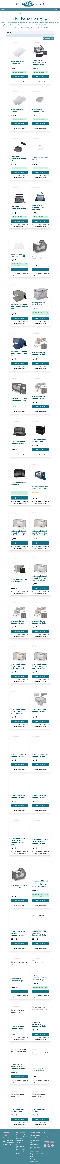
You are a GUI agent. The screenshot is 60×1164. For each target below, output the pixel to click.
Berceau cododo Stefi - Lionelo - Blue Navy (40, 488)
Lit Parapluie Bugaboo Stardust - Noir (40, 440)
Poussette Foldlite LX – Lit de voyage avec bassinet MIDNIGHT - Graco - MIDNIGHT (40, 884)
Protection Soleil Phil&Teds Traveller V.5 (18, 158)
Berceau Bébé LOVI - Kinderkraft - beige (39, 353)
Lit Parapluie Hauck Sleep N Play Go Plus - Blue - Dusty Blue (40, 666)
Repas (18, 1150)
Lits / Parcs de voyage (16, 13)
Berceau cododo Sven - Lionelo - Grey (40, 258)
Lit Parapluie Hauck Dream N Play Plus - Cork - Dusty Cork (18, 533)
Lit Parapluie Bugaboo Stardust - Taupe (40, 1112)
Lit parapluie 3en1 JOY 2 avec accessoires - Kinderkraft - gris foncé (19, 841)
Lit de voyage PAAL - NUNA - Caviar (18, 483)
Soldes (18, 1155)
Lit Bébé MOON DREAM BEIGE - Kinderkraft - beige (39, 1025)
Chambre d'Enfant (21, 1152)
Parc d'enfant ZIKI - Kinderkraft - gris (39, 710)
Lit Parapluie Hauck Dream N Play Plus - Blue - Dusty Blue (39, 578)
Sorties (9, 13)
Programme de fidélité (36, 1156)
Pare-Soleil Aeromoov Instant (40, 158)
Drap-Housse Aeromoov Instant (39, 110)
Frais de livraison (35, 1153)
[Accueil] (28, 4)
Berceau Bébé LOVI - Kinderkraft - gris (39, 397)
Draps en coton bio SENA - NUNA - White (18, 255)
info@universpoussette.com (10, 1150)
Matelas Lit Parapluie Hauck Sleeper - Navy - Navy (19, 353)
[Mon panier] (40, 4)
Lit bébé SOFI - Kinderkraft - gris (17, 980)
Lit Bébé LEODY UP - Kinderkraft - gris (39, 796)
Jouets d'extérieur (21, 1153)
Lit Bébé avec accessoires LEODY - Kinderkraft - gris (39, 62)
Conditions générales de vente (36, 1150)
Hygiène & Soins (20, 1148)
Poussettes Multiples (22, 1138)
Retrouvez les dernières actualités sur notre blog (50, 1138)
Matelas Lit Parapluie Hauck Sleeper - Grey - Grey (19, 306)
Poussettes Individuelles (23, 1137)
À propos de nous (35, 1137)
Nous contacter (34, 1139)
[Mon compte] (37, 4)
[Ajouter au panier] (19, 76)
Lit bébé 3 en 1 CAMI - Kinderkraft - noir (40, 755)
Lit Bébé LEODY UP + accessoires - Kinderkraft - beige (40, 933)
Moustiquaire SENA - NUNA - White (39, 304)
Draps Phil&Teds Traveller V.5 (17, 62)
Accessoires (19, 1140)
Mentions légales (34, 1142)
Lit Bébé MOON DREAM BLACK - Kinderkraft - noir (18, 1068)
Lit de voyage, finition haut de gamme (19, 580)
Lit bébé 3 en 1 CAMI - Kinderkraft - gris (19, 755)
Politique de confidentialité (34, 1145)
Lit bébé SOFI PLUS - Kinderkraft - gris (18, 442)
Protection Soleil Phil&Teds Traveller (18, 207)
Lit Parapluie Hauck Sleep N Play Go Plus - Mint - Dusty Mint (19, 711)
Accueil (5, 13)
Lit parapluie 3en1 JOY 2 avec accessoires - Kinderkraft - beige (40, 841)
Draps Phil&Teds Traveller (17, 110)
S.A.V (31, 1158)
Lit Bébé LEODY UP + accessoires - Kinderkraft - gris (18, 933)
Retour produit (34, 1161)
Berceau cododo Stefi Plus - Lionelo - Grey (19, 399)
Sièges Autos (20, 1142)
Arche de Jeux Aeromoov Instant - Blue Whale (39, 207)
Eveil (17, 1146)
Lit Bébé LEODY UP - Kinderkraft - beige (18, 796)
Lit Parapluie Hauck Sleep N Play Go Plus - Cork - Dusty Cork (40, 533)
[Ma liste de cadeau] (43, 4)
